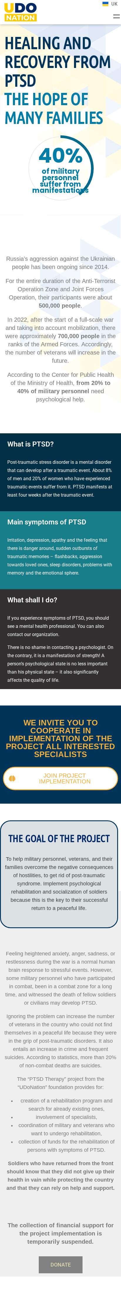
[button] (61, 1264)
